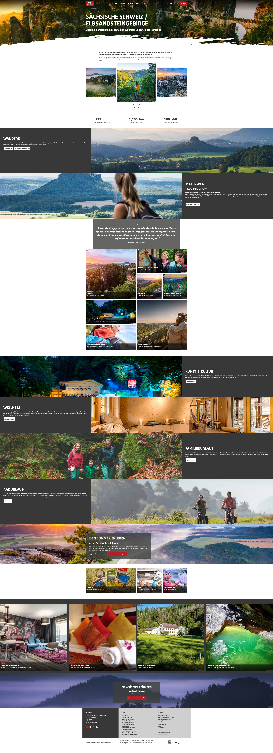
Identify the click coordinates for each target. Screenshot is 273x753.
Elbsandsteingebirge (127, 717)
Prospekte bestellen (127, 729)
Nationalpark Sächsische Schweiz (129, 734)
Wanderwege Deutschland (128, 719)
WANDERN (130, 3)
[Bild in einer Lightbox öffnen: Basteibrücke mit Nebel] (101, 82)
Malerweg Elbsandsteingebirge (129, 731)
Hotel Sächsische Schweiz (164, 715)
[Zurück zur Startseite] (90, 3)
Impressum (88, 742)
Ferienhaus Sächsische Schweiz (165, 719)
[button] (269, 751)
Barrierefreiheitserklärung (105, 742)
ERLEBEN (123, 3)
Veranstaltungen (162, 724)
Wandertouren (125, 726)
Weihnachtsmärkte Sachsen (128, 727)
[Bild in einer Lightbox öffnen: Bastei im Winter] (172, 82)
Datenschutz (95, 742)
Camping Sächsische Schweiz (164, 721)
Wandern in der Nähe (127, 721)
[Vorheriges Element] (133, 106)
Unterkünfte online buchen (128, 722)
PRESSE (159, 729)
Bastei (186, 194)
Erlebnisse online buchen (128, 724)
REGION (115, 3)
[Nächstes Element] (139, 106)
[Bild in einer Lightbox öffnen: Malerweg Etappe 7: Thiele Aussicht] (136, 82)
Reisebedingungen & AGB (164, 732)
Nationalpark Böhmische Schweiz (129, 732)
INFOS (145, 3)
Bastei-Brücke (125, 715)
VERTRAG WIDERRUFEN (163, 734)
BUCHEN (138, 3)
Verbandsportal (161, 727)
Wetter (159, 726)
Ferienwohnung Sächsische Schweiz (166, 717)
